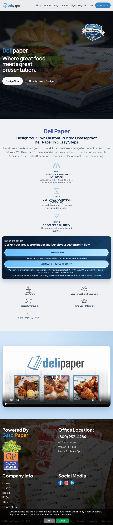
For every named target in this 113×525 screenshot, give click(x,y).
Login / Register (78, 5)
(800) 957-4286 (72, 436)
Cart (91, 5)
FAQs (65, 5)
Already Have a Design (41, 81)
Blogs (56, 5)
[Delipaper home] (11, 5)
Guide (47, 5)
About (74, 5)
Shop (38, 5)
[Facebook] (60, 482)
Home (6, 483)
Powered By (15, 432)
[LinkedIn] (72, 482)
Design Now (12, 81)
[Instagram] (66, 482)
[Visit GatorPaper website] (28, 455)
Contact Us (102, 5)
